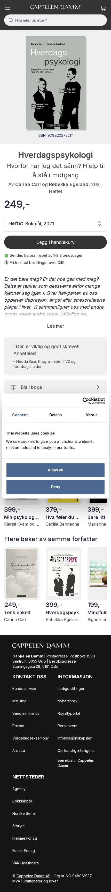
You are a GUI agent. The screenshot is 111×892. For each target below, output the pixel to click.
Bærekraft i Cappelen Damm (76, 763)
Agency (19, 788)
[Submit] (9, 20)
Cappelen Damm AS (33, 876)
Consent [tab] (20, 415)
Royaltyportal (69, 713)
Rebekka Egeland (69, 184)
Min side (19, 701)
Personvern (67, 726)
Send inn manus (25, 713)
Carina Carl (28, 184)
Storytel (19, 826)
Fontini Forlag (23, 850)
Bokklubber (22, 801)
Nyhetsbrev (67, 701)
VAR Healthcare (25, 863)
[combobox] (55, 20)
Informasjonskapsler (75, 738)
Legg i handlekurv (55, 242)
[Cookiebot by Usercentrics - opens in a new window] (82, 400)
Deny (55, 487)
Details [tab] (55, 415)
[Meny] (7, 7)
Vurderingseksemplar (30, 738)
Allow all (56, 470)
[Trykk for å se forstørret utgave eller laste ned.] (55, 82)
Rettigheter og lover (40, 881)
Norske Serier (24, 813)
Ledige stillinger (71, 688)
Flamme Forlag (24, 838)
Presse (18, 726)
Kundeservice (24, 688)
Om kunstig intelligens (76, 750)
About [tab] (91, 415)
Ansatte (18, 750)
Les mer (55, 326)
